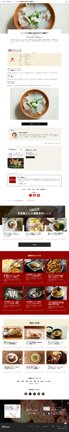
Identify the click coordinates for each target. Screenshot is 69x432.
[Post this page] (30, 195)
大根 (29, 189)
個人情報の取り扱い (45, 426)
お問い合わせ (65, 426)
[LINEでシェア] (38, 195)
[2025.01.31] (34, 224)
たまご (36, 383)
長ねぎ (42, 381)
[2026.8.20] (34, 293)
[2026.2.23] (56, 357)
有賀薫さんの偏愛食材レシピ (36, 37)
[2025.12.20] (12, 357)
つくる (12, 200)
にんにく (31, 383)
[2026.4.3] (56, 333)
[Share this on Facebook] (34, 195)
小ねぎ (33, 189)
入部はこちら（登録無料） (32, 413)
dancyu (9, 200)
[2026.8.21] (34, 266)
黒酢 (35, 381)
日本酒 (22, 381)
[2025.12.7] (56, 266)
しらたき (24, 189)
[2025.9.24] (34, 333)
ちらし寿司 (47, 381)
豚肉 (27, 381)
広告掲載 (53, 426)
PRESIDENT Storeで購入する (58, 411)
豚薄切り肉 (42, 189)
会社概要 (59, 426)
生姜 (37, 189)
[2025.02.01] (12, 224)
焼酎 (18, 381)
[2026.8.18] (12, 293)
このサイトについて (30, 426)
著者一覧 (38, 426)
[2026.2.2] (34, 357)
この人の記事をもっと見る (22, 183)
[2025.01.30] (56, 224)
